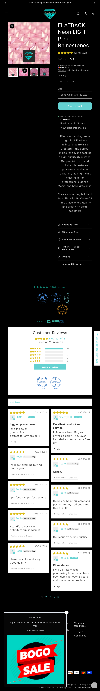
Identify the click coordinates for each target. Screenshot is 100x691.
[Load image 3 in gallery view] (44, 72)
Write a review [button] (50, 367)
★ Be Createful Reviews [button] (97, 348)
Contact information (83, 687)
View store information (73, 128)
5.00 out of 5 (57, 338)
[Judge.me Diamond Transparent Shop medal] (55, 382)
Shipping (62, 70)
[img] (17, 412)
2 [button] (46, 597)
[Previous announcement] (5, 3)
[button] (6, 13)
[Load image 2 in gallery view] (34, 72)
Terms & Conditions (80, 634)
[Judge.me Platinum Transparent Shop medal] (56, 298)
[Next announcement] (94, 3)
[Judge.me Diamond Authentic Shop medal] (42, 382)
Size (60, 89)
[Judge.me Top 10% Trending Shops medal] (50, 309)
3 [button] (50, 597)
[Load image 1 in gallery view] (13, 72)
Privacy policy (86, 684)
